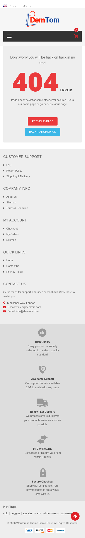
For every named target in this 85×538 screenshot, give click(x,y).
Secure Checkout (42, 481)
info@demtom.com (27, 311)
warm (37, 513)
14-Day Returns (42, 448)
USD (26, 6)
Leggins (15, 513)
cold (5, 513)
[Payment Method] (29, 530)
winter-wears (51, 513)
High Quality (42, 342)
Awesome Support (42, 378)
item (76, 30)
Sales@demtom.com (28, 307)
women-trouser (70, 513)
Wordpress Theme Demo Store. (35, 523)
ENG (10, 6)
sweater (27, 513)
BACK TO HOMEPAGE (42, 131)
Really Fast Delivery (42, 411)
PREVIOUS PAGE (42, 121)
